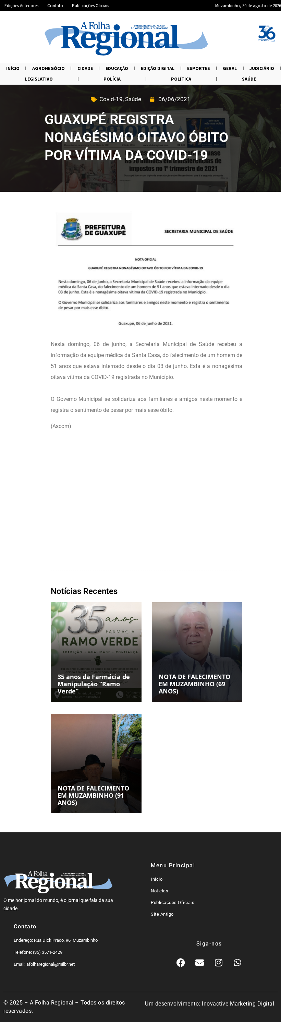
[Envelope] (199, 962)
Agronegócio (48, 68)
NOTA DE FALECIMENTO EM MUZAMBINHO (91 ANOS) (93, 795)
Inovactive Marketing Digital (238, 1003)
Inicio (156, 879)
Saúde (249, 79)
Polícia (112, 79)
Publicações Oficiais (90, 6)
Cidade (85, 68)
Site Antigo (162, 914)
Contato (55, 6)
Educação (117, 68)
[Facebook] (181, 962)
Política (181, 79)
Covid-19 (111, 99)
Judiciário (261, 68)
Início (13, 68)
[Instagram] (218, 962)
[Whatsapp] (237, 962)
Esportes (198, 68)
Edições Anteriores (21, 6)
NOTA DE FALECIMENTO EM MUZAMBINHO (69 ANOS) (194, 684)
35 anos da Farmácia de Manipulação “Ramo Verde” (94, 684)
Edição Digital (157, 68)
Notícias (159, 890)
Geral (230, 68)
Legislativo (39, 79)
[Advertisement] (146, 502)
